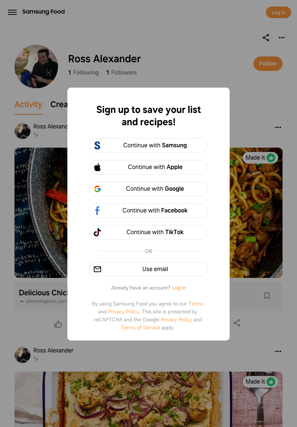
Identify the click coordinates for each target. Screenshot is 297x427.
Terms (195, 303)
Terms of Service (140, 327)
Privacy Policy (123, 311)
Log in (179, 287)
